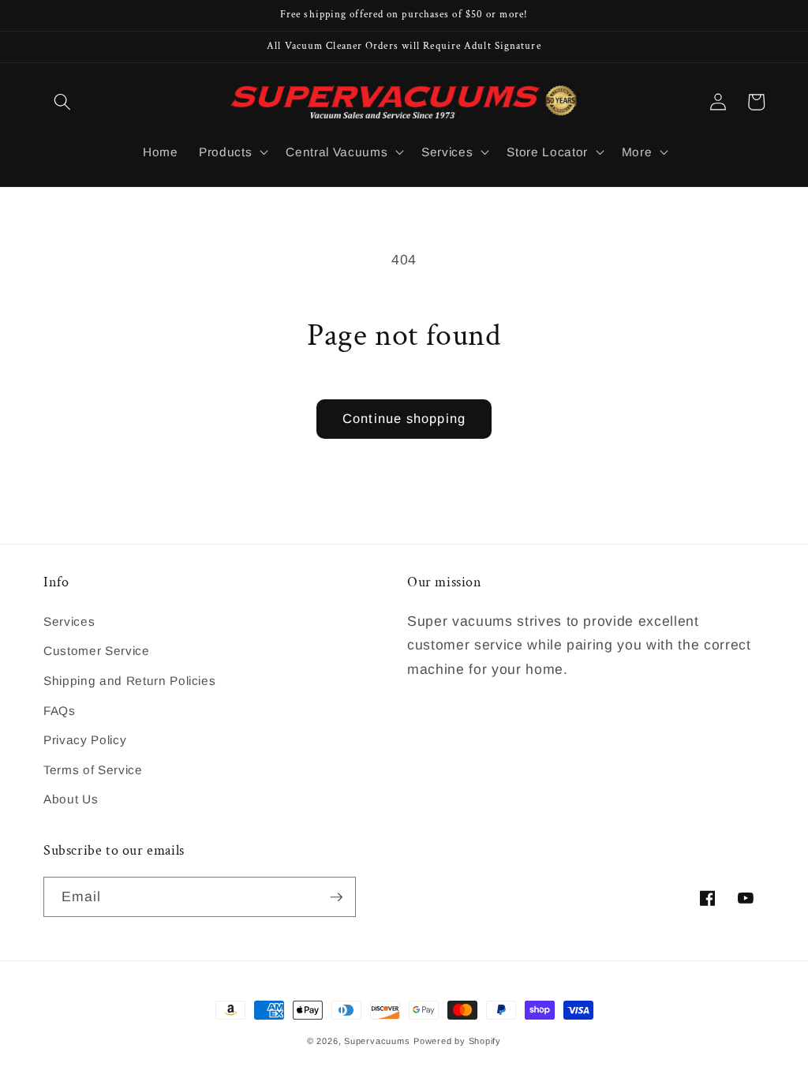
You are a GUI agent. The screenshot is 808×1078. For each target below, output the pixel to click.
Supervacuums (377, 1041)
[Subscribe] (336, 897)
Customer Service (96, 650)
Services (69, 621)
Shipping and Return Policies (129, 680)
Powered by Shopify (457, 1041)
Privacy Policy (84, 740)
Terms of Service (93, 770)
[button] (62, 102)
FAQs (59, 710)
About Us (70, 799)
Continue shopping (404, 418)
